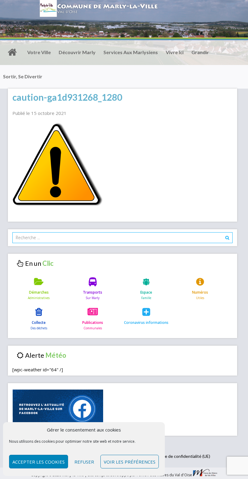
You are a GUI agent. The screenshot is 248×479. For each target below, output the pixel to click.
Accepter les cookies (38, 462)
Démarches (39, 292)
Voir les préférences (129, 462)
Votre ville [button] (39, 52)
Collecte (39, 322)
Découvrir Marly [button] (77, 52)
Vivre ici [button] (175, 52)
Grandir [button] (200, 52)
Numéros (200, 292)
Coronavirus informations (146, 322)
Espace (146, 292)
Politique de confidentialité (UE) (180, 456)
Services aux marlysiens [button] (130, 52)
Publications (92, 322)
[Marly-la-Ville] (12, 52)
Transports (92, 292)
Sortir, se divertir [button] (22, 76)
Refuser (84, 462)
